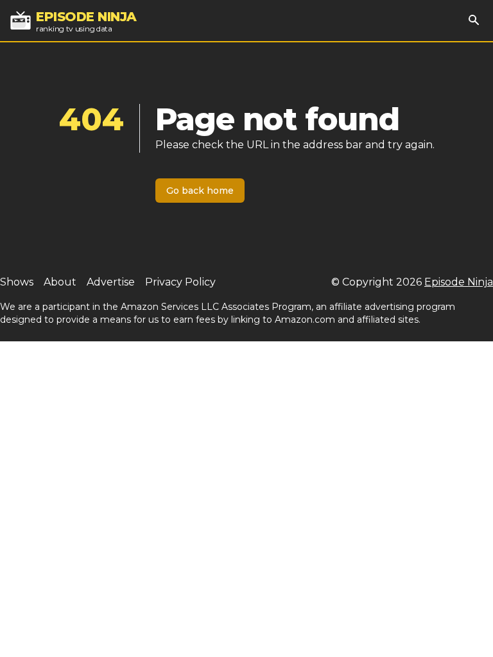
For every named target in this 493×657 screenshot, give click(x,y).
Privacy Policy (180, 282)
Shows (16, 282)
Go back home (200, 190)
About (60, 282)
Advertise (111, 282)
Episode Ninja (458, 282)
